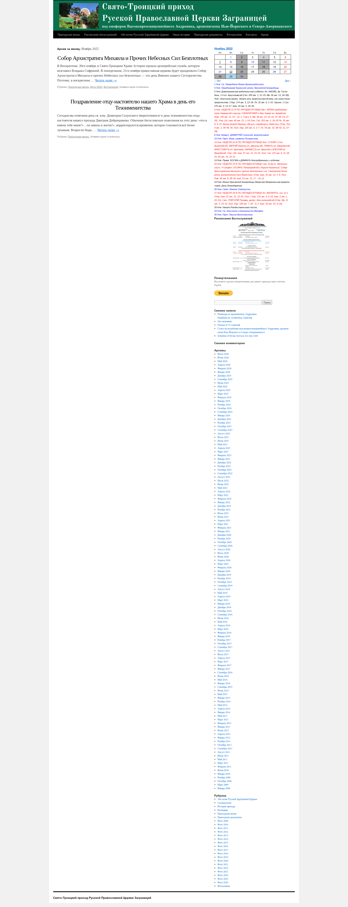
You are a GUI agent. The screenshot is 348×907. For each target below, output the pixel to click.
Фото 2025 (223, 878)
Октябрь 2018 (225, 610)
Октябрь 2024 (225, 408)
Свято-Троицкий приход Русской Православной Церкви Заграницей (102, 898)
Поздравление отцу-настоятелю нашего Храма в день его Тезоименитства (132, 104)
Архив (264, 34)
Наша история (181, 34)
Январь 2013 (224, 726)
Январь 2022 (224, 502)
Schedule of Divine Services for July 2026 (238, 335)
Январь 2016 (224, 683)
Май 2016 (222, 679)
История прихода (226, 806)
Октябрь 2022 (225, 469)
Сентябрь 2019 (225, 585)
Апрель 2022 (224, 491)
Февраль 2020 (224, 567)
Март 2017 (223, 661)
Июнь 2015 (223, 690)
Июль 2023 (223, 437)
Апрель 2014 (224, 708)
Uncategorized (224, 802)
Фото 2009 (223, 820)
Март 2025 (223, 393)
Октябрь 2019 (225, 581)
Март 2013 (223, 719)
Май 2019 (222, 592)
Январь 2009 (224, 788)
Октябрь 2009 (225, 781)
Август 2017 (224, 650)
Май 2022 (222, 487)
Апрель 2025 (224, 390)
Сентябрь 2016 (225, 672)
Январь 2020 (224, 571)
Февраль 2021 (224, 527)
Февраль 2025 (224, 397)
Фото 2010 (223, 824)
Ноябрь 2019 (224, 578)
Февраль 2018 (224, 632)
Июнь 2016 (223, 676)
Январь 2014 (224, 712)
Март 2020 (223, 563)
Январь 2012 (224, 737)
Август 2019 (224, 589)
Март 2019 (223, 600)
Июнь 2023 (223, 440)
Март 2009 (223, 784)
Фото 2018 (223, 853)
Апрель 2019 (224, 596)
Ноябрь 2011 (224, 741)
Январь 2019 (224, 603)
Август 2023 (224, 433)
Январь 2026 (224, 371)
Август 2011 (224, 752)
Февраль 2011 (224, 766)
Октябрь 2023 (225, 426)
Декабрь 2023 (224, 419)
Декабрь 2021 (224, 505)
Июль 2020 (223, 552)
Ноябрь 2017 (224, 639)
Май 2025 (222, 386)
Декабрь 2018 (224, 607)
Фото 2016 (223, 846)
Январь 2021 (224, 531)
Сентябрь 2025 (225, 379)
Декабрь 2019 (224, 574)
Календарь (223, 809)
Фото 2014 (223, 838)
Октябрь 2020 (225, 542)
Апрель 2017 (224, 657)
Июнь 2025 (223, 382)
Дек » (288, 80)
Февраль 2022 (224, 498)
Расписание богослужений (100, 34)
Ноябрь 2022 (223, 48)
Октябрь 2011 (225, 744)
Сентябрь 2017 (225, 647)
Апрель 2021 (224, 520)
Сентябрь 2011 (225, 748)
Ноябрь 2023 (224, 422)
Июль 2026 (223, 353)
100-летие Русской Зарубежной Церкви (145, 34)
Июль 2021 (223, 513)
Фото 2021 (223, 864)
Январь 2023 (224, 458)
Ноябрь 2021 (224, 509)
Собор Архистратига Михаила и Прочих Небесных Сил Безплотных (132, 58)
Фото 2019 (223, 857)
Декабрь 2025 (224, 375)
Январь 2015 (224, 697)
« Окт (218, 80)
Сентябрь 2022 (225, 473)
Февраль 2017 (224, 665)
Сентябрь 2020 (225, 545)
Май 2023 (222, 444)
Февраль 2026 (224, 368)
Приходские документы (208, 34)
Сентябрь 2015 (225, 686)
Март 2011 (223, 762)
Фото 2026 (223, 882)
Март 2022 (223, 495)
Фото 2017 (223, 849)
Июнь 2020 (223, 556)
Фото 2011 (223, 828)
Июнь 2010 (223, 770)
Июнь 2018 (223, 618)
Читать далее (106, 80)
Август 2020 (224, 549)
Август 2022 (224, 476)
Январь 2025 (224, 400)
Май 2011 (222, 759)
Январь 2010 (224, 773)
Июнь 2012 (223, 730)
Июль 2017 (223, 654)
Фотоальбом (234, 34)
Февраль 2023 (224, 455)
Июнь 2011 (223, 755)
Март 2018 (223, 628)
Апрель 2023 (224, 447)
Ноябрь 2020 (224, 538)
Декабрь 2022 (224, 462)
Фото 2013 (223, 835)
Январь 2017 (224, 668)
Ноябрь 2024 (224, 404)
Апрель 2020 (224, 560)
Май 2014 (222, 704)
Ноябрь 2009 (224, 777)
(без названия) (225, 321)
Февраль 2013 (224, 723)
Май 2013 (222, 715)
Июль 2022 (223, 480)
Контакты (251, 34)
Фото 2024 (223, 875)
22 (231, 71)
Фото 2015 (223, 842)
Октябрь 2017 (225, 643)
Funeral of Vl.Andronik (229, 324)
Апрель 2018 (224, 625)
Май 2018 (222, 621)
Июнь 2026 (223, 357)
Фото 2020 (223, 860)
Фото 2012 (223, 831)
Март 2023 (223, 451)
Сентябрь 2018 (225, 614)
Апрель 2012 (224, 733)
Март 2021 (223, 523)
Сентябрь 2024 (225, 411)
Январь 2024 (224, 415)
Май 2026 (222, 361)
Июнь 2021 (223, 516)
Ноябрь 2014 (224, 701)
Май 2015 (222, 694)
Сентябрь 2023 (225, 429)
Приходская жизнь (69, 34)
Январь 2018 (224, 636)
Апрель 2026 (224, 364)
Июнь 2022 (223, 484)
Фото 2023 (223, 871)
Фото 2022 (96, 86)
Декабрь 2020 (224, 534)
